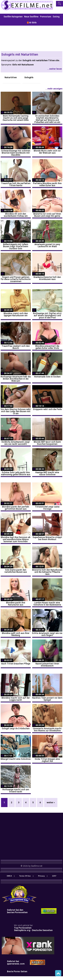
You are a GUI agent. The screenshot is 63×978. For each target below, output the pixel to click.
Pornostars (45, 16)
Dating (56, 16)
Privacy (41, 876)
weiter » (51, 802)
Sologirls (28, 77)
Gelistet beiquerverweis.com (15, 962)
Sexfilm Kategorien (13, 16)
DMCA (9, 876)
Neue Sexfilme (31, 16)
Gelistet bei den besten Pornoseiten (17, 911)
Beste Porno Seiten (17, 971)
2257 (54, 876)
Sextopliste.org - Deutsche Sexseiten (33, 930)
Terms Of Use (25, 876)
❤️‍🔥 (32, 22)
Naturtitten (11, 77)
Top (58, 973)
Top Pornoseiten (22, 928)
